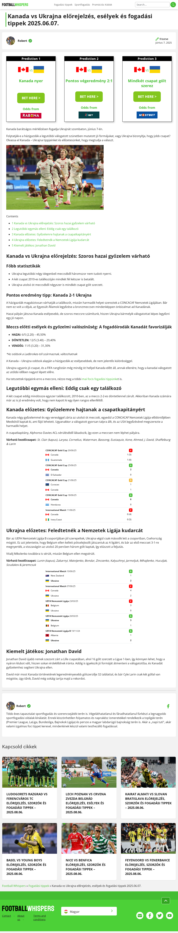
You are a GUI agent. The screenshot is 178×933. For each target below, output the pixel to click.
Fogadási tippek (63, 4)
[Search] (173, 4)
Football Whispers (14, 886)
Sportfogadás (82, 4)
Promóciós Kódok (102, 4)
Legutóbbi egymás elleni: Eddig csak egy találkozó (45, 229)
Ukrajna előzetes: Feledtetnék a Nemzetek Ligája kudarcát (50, 240)
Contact (6, 915)
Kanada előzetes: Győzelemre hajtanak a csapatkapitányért (51, 234)
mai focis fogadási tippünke (100, 379)
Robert (22, 41)
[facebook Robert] (168, 706)
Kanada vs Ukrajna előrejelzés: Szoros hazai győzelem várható (53, 223)
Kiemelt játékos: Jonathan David (33, 245)
